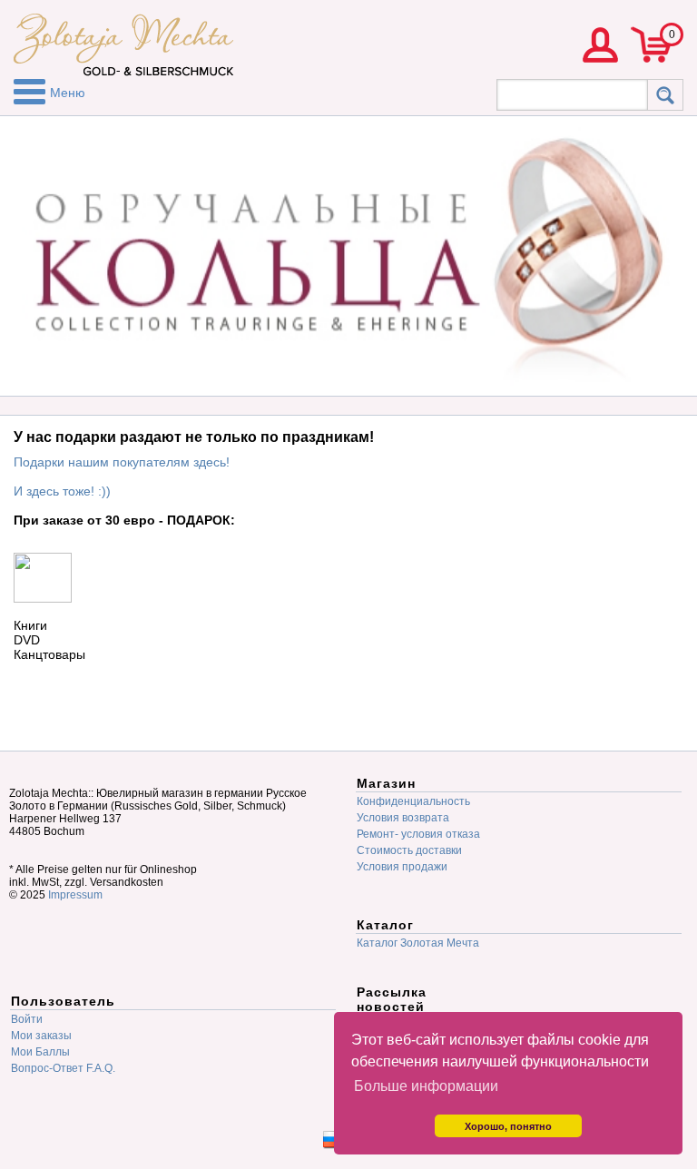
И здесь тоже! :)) (62, 491)
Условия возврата (403, 817)
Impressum (75, 895)
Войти (27, 1019)
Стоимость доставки (409, 850)
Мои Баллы (40, 1052)
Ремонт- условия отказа (418, 834)
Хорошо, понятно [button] (508, 1126)
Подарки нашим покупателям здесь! (122, 462)
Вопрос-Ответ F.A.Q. (63, 1068)
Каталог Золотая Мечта (418, 943)
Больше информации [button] (426, 1086)
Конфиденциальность (413, 801)
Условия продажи (402, 866)
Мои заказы (41, 1035)
